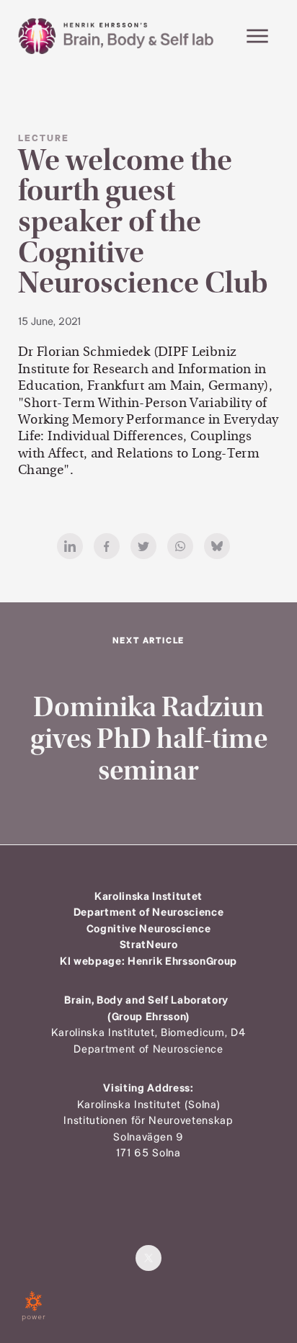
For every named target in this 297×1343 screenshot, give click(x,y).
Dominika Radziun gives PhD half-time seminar (148, 739)
